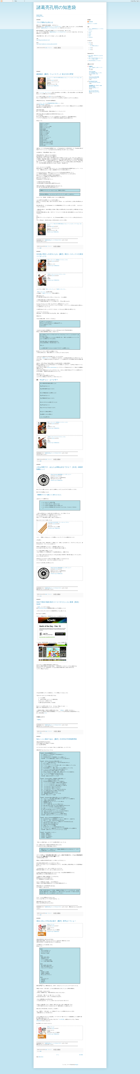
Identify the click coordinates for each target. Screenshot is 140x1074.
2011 (90, 42)
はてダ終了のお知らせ (93, 78)
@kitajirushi (38, 1020)
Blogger (76, 1064)
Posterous (91, 37)
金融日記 (91, 66)
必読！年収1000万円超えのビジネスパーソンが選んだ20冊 (96, 59)
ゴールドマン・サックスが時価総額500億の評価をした (48, 103)
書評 (40, 914)
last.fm (90, 34)
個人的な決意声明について (94, 87)
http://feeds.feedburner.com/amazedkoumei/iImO (46, 44)
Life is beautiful (92, 71)
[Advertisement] (60, 60)
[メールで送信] (54, 47)
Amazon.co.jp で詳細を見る (53, 85)
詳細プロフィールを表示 (92, 23)
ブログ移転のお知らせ (44, 22)
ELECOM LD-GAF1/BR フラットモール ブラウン (58, 522)
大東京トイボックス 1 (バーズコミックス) (56, 274)
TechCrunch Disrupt (42, 608)
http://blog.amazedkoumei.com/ (43, 40)
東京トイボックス (50, 289)
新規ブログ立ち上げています (94, 92)
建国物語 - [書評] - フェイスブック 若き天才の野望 (54, 74)
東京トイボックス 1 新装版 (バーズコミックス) (57, 259)
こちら (45, 712)
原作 (50, 96)
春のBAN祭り (42, 104)
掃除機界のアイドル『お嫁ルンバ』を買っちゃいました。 (49, 494)
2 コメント (50, 246)
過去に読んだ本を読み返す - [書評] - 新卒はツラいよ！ (56, 921)
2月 (90, 47)
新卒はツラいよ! (50, 924)
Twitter (90, 32)
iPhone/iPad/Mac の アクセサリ (95, 60)
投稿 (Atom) (41, 1056)
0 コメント (50, 47)
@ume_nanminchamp (51, 367)
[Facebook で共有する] (58, 47)
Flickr (90, 35)
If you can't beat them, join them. (94, 82)
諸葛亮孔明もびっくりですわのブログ (53, 26)
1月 (90, 49)
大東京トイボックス (60, 289)
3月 (90, 44)
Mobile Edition (39, 15)
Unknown (91, 21)
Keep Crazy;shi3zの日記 (94, 77)
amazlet (52, 80)
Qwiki (39, 606)
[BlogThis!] (56, 47)
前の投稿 (81, 1054)
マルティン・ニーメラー (49, 380)
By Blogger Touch (39, 16)
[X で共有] (57, 47)
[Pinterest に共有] (60, 47)
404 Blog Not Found (93, 81)
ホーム (57, 1054)
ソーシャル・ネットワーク (45, 92)
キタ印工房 (61, 1019)
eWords (62, 710)
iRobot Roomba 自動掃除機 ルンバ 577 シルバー (61, 474)
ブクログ (90, 31)
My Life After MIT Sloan (94, 90)
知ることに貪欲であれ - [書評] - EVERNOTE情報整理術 (56, 739)
